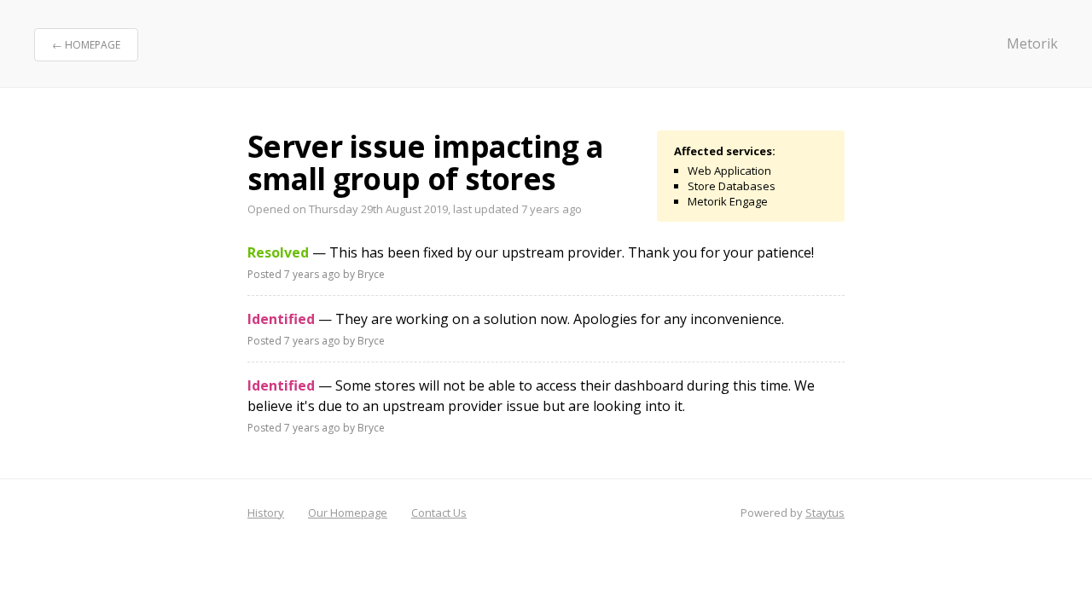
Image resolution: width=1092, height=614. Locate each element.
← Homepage (86, 45)
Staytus (825, 512)
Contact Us (439, 512)
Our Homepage (347, 512)
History (265, 512)
